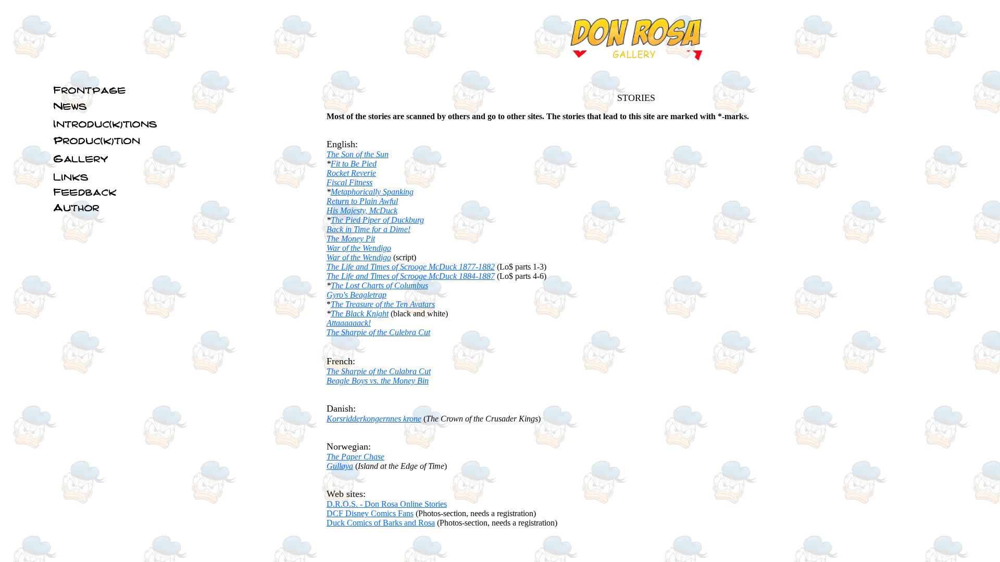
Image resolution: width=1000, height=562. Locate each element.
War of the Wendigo (359, 248)
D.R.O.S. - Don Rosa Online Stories (387, 504)
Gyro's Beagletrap (356, 294)
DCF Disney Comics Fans (370, 513)
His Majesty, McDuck (362, 210)
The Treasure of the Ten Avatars (383, 304)
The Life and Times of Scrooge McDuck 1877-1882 (411, 266)
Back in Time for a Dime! (368, 229)
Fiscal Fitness (349, 182)
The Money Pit (351, 238)
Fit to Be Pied (354, 163)
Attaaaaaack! (349, 322)
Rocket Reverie (351, 173)
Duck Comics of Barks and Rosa (381, 522)
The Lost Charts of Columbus (379, 285)
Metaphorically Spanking (372, 191)
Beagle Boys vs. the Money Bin (378, 380)
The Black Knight (360, 313)
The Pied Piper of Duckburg (377, 219)
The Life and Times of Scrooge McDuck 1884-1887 (411, 276)
